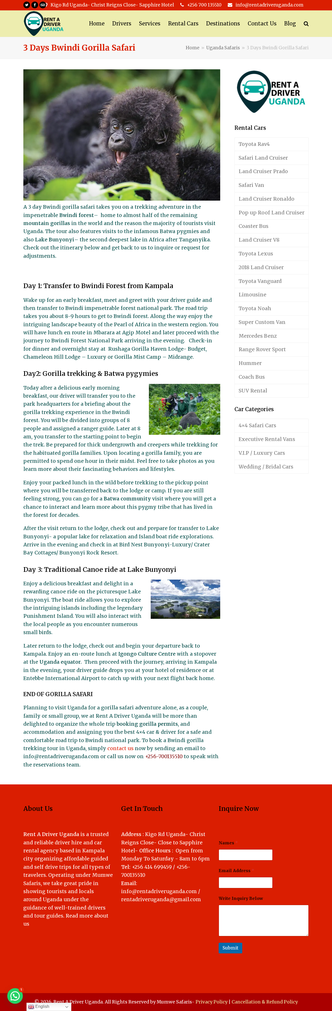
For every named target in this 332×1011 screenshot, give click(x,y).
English (41, 1006)
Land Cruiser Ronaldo (266, 199)
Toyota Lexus (256, 253)
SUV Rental (253, 391)
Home (192, 48)
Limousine (252, 294)
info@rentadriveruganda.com (159, 891)
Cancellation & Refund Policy (265, 1002)
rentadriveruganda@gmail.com (161, 899)
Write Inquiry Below (241, 898)
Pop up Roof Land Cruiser (272, 212)
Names (228, 842)
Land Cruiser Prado (263, 171)
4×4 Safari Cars (257, 425)
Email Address (236, 870)
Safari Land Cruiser (263, 158)
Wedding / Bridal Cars (266, 467)
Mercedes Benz (258, 336)
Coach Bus (252, 377)
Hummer (250, 363)
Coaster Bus (253, 226)
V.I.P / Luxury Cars (262, 453)
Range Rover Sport (262, 349)
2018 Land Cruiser (261, 267)
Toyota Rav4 (254, 144)
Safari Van (251, 185)
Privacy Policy (211, 1002)
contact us (120, 748)
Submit (230, 948)
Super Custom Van (262, 322)
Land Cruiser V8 (259, 240)
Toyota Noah (255, 308)
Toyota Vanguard (260, 281)
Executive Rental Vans (267, 439)
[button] (15, 996)
